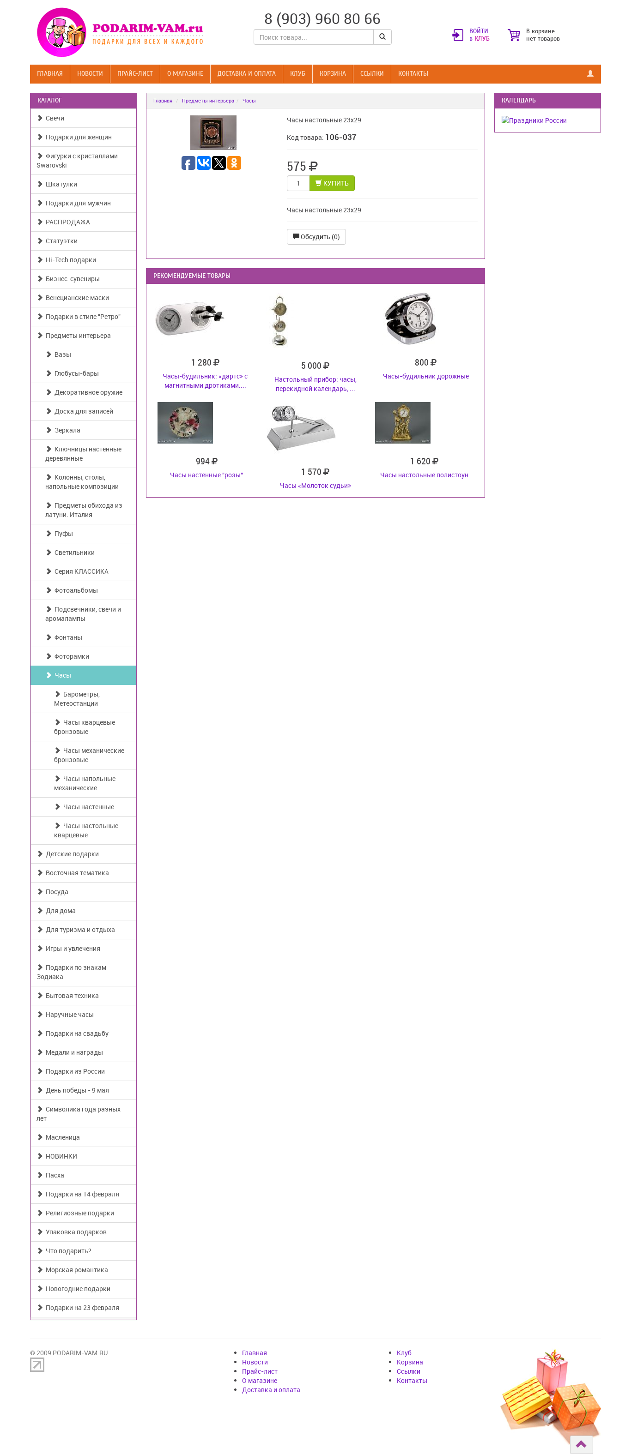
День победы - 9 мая (76, 1090)
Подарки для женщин (77, 136)
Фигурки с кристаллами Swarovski (77, 160)
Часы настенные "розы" (206, 474)
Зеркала (66, 430)
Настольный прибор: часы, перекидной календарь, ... (315, 384)
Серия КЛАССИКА (80, 571)
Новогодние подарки (76, 1288)
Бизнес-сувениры (71, 278)
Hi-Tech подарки (69, 259)
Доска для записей (82, 411)
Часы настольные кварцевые (86, 830)
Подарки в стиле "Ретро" (82, 316)
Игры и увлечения (71, 948)
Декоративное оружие (87, 392)
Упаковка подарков (75, 1231)
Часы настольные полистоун (424, 474)
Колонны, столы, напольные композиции (82, 482)
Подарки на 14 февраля (81, 1194)
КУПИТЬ (335, 183)
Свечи (53, 118)
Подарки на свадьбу (76, 1033)
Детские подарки (71, 853)
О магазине (185, 74)
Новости (90, 74)
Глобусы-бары (75, 373)
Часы (61, 675)
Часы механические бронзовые (89, 755)
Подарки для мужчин (77, 202)
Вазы (61, 354)
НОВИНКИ (60, 1156)
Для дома (59, 910)
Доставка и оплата (247, 74)
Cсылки (372, 74)
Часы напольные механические (84, 783)
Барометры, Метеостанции (77, 699)
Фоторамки (70, 656)
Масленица (61, 1137)
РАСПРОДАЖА (66, 221)
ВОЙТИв (479, 35)
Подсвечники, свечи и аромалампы (83, 614)
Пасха (53, 1175)
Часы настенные (87, 806)
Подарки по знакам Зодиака (71, 972)
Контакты (413, 74)
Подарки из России (74, 1071)
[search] (382, 37)
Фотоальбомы (75, 590)
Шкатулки (60, 184)
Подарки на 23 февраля (81, 1307)
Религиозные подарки (78, 1212)
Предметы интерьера (77, 335)
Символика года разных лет (78, 1114)
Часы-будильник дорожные (426, 376)
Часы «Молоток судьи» (315, 485)
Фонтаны (67, 637)
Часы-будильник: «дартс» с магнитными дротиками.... (205, 381)
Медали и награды (73, 1052)
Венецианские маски (76, 297)
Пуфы (62, 533)
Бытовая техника (71, 995)
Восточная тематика (76, 872)
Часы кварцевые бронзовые (84, 727)
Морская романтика (75, 1269)
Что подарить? (67, 1250)
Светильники (73, 552)
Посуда (55, 891)
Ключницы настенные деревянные (83, 454)
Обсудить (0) (319, 236)
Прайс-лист (135, 74)
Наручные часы (68, 1014)
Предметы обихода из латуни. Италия (83, 510)
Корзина (333, 74)
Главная (50, 74)
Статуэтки (60, 240)
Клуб (297, 74)
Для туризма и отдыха (79, 929)
